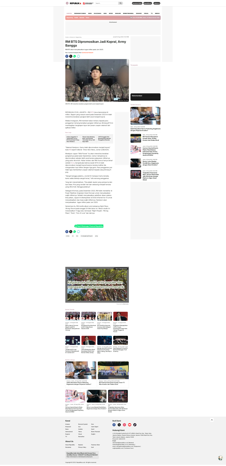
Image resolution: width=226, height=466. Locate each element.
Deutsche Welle (137, 3)
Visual (80, 434)
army (96, 236)
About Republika (70, 444)
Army (73, 163)
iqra (105, 13)
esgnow (139, 13)
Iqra (79, 426)
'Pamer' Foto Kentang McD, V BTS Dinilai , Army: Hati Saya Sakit (88, 139)
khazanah (97, 13)
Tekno (87, 17)
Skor (92, 424)
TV (152, 13)
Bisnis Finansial (128, 13)
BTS (92, 112)
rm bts (67, 236)
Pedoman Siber (95, 444)
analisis (118, 13)
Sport (92, 429)
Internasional (68, 431)
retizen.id (157, 3)
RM (70, 150)
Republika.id (147, 3)
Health (76, 17)
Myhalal (82, 17)
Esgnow (67, 434)
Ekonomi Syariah (80, 13)
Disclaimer (68, 447)
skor (89, 13)
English (93, 434)
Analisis (80, 429)
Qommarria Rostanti (87, 52)
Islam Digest (94, 426)
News (67, 429)
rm (73, 236)
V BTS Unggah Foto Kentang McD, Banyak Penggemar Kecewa (104, 138)
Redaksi (80, 444)
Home (67, 37)
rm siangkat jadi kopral (86, 236)
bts (77, 236)
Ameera (72, 37)
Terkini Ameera (135, 105)
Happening (69, 17)
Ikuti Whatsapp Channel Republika (90, 226)
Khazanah (68, 426)
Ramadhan (81, 436)
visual (146, 13)
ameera (69, 13)
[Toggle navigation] (67, 3)
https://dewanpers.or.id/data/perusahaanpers (80, 456)
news (111, 13)
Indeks (157, 13)
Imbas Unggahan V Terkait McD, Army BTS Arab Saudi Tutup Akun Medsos (73, 139)
